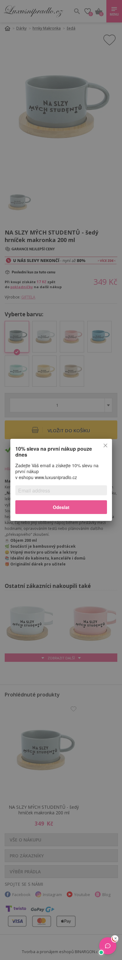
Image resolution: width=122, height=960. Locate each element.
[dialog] (61, 480)
